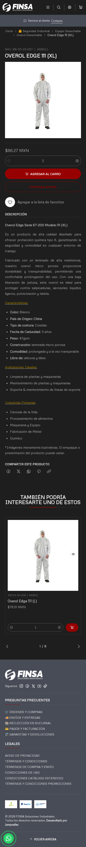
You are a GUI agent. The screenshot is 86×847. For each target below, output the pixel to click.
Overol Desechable (29, 35)
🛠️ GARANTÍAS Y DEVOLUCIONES (29, 734)
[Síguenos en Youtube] (39, 686)
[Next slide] (78, 646)
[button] (43, 839)
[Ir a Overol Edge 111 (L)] (43, 555)
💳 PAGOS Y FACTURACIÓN (25, 728)
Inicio (9, 31)
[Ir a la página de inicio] (18, 7)
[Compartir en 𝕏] (18, 471)
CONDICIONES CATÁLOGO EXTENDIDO (34, 778)
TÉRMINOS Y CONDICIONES (26, 761)
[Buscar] (59, 7)
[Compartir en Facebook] (8, 471)
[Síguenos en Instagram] (21, 686)
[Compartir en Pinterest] (38, 471)
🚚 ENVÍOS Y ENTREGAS (22, 717)
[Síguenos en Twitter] (33, 686)
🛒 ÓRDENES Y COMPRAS (23, 712)
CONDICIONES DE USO (22, 772)
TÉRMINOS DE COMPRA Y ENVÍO (29, 767)
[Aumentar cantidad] (77, 161)
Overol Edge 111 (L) (22, 601)
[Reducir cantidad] (8, 161)
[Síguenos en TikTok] (45, 686)
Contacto (33, 20)
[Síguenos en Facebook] (27, 686)
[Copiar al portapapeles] (49, 471)
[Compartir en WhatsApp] (28, 471)
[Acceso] (69, 7)
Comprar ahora (43, 187)
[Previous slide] (8, 646)
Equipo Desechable (68, 31)
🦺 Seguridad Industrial (34, 31)
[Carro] (80, 7)
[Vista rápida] (73, 554)
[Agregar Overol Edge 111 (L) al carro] (72, 627)
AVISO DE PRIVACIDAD (22, 755)
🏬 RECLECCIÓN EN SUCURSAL (28, 723)
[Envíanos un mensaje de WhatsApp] (8, 838)
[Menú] (48, 7)
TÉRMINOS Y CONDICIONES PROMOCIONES (38, 783)
